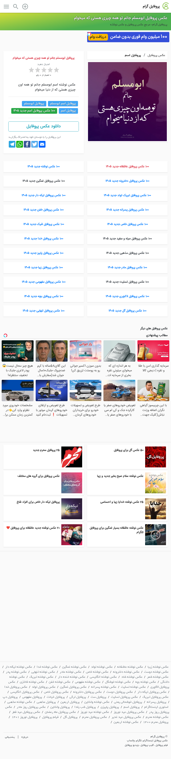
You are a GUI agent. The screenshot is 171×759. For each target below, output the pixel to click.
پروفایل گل (70, 716)
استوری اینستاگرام (156, 706)
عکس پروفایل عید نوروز (129, 711)
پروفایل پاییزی (110, 706)
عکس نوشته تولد (102, 666)
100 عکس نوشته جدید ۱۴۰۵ (44, 166)
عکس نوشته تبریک (41, 676)
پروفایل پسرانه (156, 701)
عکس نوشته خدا (47, 666)
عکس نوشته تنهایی (43, 671)
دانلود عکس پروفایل (43, 126)
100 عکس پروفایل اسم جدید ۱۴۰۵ (34, 110)
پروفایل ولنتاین (60, 706)
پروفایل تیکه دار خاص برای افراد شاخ (38, 502)
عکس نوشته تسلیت (133, 686)
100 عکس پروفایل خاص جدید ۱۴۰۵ (127, 224)
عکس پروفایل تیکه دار (151, 691)
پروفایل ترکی (77, 696)
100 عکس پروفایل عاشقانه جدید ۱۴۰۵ (127, 166)
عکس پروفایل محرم (94, 716)
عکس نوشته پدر (16, 671)
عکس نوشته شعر (157, 676)
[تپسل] (89, 34)
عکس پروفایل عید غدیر (126, 716)
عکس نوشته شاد (131, 676)
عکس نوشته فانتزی (32, 681)
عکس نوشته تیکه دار (18, 666)
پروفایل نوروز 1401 (25, 716)
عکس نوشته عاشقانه (130, 666)
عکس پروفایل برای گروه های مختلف (39, 476)
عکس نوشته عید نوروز (94, 711)
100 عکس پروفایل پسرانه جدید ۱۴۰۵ (127, 209)
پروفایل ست (98, 696)
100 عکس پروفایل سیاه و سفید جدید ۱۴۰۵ (127, 238)
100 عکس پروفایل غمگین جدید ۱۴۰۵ (44, 181)
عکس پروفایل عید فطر (26, 711)
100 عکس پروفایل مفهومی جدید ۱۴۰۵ (43, 281)
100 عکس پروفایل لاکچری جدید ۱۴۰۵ (127, 296)
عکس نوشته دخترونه (126, 671)
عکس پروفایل (156, 55)
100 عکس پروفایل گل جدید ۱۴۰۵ (127, 310)
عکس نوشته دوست (156, 671)
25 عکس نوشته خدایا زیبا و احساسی (121, 502)
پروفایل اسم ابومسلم (63, 103)
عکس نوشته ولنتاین (96, 701)
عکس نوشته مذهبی (19, 701)
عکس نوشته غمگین (74, 666)
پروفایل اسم (133, 55)
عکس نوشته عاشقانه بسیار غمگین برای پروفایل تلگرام (116, 530)
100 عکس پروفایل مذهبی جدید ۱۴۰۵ (127, 253)
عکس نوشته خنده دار (71, 676)
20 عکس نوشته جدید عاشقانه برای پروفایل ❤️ (33, 528)
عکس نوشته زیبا (158, 666)
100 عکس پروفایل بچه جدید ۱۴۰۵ (43, 296)
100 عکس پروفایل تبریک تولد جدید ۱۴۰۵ (127, 195)
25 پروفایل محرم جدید (46, 450)
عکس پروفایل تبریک (155, 696)
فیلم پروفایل (50, 716)
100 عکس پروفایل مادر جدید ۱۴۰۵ (127, 267)
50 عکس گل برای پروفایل (128, 450)
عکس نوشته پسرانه (103, 686)
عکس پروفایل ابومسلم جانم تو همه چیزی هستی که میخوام (120, 18)
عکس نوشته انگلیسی (103, 676)
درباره (24, 737)
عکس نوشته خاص (97, 671)
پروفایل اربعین (70, 701)
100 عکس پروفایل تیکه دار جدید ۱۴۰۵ (43, 195)
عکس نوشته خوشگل (118, 681)
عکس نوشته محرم (157, 716)
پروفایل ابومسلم (34, 103)
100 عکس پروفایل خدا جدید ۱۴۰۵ (43, 238)
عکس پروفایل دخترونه (87, 691)
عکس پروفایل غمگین (73, 686)
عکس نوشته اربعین (126, 722)
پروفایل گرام (151, 6)
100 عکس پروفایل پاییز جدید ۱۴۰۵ (43, 253)
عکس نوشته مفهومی (88, 681)
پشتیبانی (10, 737)
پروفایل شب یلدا (85, 706)
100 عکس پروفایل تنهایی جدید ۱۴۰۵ (43, 310)
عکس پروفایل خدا (15, 686)
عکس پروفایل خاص (56, 691)
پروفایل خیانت (56, 696)
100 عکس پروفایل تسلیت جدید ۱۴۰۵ (127, 281)
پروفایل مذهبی (46, 701)
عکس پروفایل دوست (119, 691)
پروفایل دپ (10, 696)
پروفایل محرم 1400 (155, 722)
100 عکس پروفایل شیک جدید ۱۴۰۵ (43, 224)
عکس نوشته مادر (70, 671)
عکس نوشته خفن (59, 681)
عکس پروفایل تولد (43, 686)
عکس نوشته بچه (145, 681)
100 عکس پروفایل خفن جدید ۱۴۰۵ (44, 209)
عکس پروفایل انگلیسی (24, 691)
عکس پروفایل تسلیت (124, 696)
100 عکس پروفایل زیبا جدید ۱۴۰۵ (44, 267)
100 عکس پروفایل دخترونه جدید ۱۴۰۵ (127, 181)
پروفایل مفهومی (32, 696)
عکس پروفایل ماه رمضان (60, 711)
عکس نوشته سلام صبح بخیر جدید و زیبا (120, 476)
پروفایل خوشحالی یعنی (128, 701)
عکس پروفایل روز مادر (31, 706)
